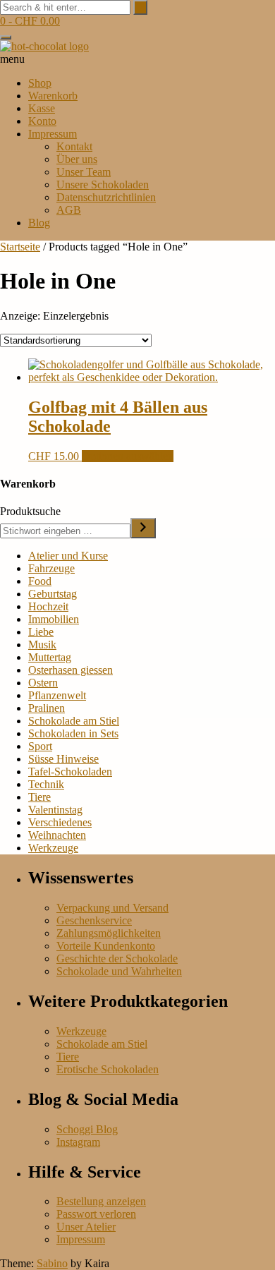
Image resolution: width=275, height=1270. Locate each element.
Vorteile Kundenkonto (105, 946)
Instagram (78, 1142)
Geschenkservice (94, 920)
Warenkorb (53, 96)
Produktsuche (30, 511)
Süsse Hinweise (63, 759)
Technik (46, 784)
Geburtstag (52, 594)
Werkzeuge (53, 848)
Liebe (41, 632)
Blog (39, 223)
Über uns (76, 159)
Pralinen (46, 708)
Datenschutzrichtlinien (106, 197)
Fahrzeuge (51, 568)
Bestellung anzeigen (101, 1201)
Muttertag (49, 657)
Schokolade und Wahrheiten (119, 971)
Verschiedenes (60, 822)
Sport (40, 746)
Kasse (41, 108)
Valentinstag (55, 810)
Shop (39, 83)
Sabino (52, 1263)
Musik (42, 645)
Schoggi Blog (87, 1129)
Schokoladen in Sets (73, 733)
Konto (42, 121)
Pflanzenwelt (57, 695)
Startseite (20, 247)
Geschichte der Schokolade (117, 958)
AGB (68, 210)
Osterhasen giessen (70, 670)
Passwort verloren (96, 1214)
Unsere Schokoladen (102, 184)
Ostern (43, 683)
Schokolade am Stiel (73, 721)
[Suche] (143, 528)
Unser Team (83, 172)
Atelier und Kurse (68, 556)
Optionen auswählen (127, 456)
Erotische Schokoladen (107, 1069)
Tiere (39, 797)
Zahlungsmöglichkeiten (108, 933)
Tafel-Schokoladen (70, 772)
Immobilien (53, 619)
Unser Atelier (86, 1227)
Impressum (52, 134)
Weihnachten (57, 835)
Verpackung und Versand (112, 908)
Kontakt (74, 146)
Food (39, 581)
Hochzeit (48, 606)
